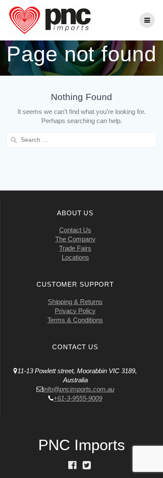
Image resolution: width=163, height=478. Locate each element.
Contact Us (75, 230)
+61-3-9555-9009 (77, 398)
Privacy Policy (75, 310)
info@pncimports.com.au (78, 389)
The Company (75, 239)
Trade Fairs (75, 248)
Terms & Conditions (75, 320)
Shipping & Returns (75, 301)
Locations (75, 257)
